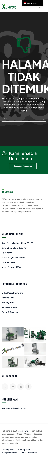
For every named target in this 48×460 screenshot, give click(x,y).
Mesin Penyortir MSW (11, 267)
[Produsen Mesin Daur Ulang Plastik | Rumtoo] (9, 6)
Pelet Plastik (7, 253)
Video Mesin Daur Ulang (12, 293)
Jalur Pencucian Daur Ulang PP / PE (17, 243)
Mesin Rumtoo (24, 431)
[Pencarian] (38, 6)
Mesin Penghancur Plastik (13, 257)
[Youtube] (13, 386)
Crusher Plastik (8, 262)
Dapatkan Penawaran (23, 166)
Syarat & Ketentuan (10, 312)
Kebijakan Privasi (9, 307)
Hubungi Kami (8, 302)
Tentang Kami (8, 298)
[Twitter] (5, 386)
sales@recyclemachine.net (14, 408)
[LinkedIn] (20, 386)
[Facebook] (28, 386)
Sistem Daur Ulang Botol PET (14, 248)
